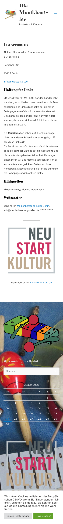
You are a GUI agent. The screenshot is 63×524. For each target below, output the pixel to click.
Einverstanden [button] (43, 516)
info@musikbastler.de (16, 81)
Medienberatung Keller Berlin (33, 205)
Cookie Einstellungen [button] (18, 516)
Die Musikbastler (33, 12)
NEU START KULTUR (41, 282)
